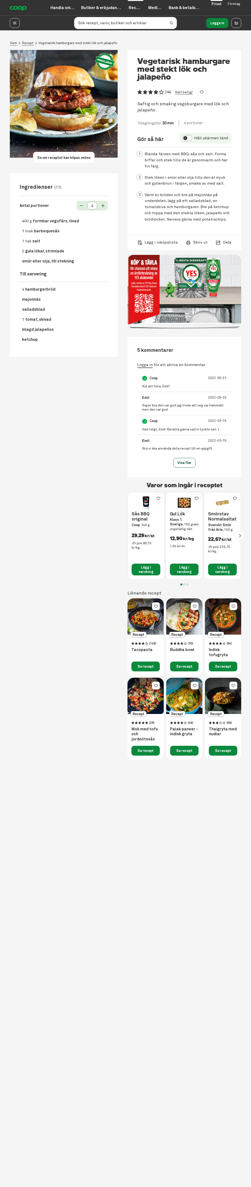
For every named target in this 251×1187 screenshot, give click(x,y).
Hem (13, 43)
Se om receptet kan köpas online (63, 157)
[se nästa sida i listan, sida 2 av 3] (240, 536)
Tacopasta (141, 649)
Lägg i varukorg (146, 569)
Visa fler (184, 463)
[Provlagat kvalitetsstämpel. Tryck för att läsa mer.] (105, 61)
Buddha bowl (182, 649)
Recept (28, 43)
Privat (217, 4)
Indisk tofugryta (218, 652)
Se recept (146, 666)
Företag (233, 4)
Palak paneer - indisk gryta (184, 732)
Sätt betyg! (184, 92)
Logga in (217, 23)
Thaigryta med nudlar (223, 732)
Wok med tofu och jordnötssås (144, 734)
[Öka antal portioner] (103, 206)
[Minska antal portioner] (81, 206)
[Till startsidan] (18, 7)
